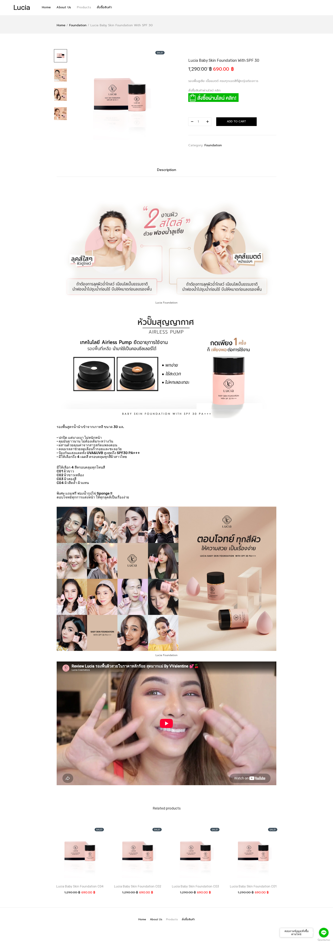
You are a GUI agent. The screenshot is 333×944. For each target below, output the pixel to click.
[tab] (166, 170)
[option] (120, 96)
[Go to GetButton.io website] (324, 940)
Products (84, 7)
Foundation (78, 25)
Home (46, 7)
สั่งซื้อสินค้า (104, 7)
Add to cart (236, 121)
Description (166, 170)
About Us (63, 7)
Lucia (21, 7)
